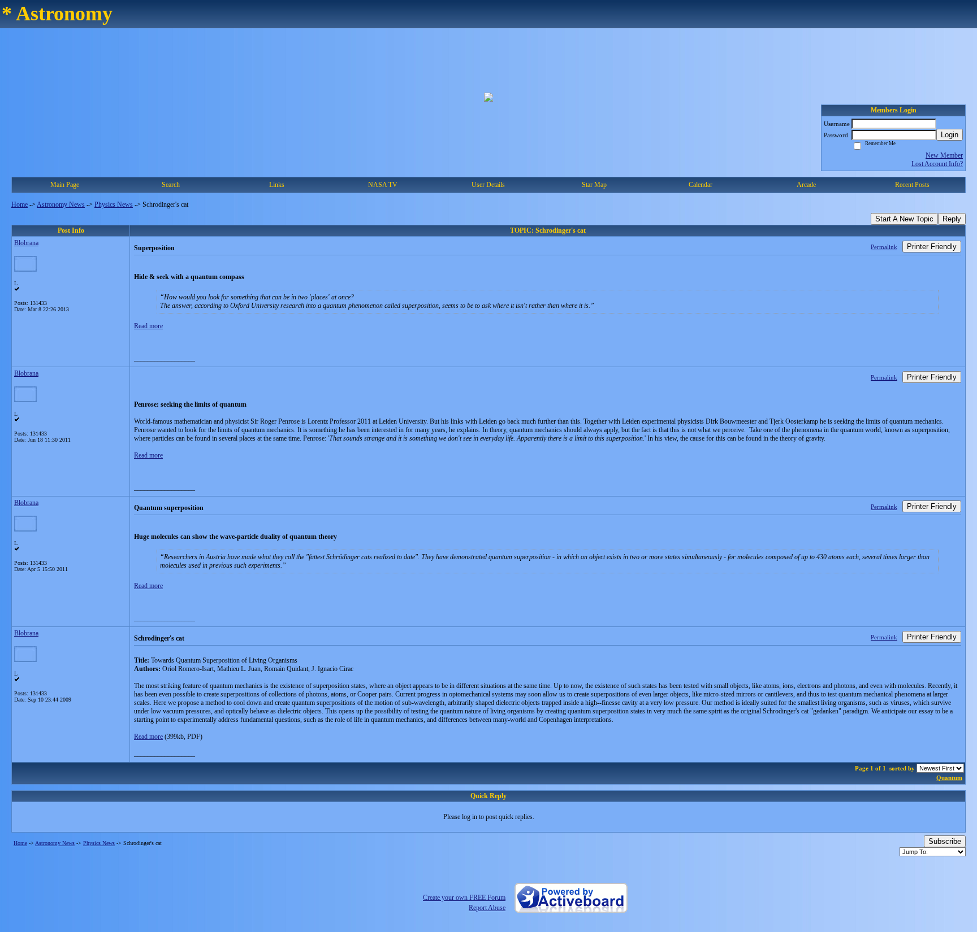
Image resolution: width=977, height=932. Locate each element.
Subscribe (944, 841)
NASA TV (382, 185)
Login (949, 134)
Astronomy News (61, 204)
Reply (952, 219)
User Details (488, 185)
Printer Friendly (932, 246)
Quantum (949, 777)
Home (19, 204)
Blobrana (26, 243)
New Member (944, 155)
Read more (148, 326)
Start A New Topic (904, 219)
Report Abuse (487, 908)
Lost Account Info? (937, 164)
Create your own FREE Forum (464, 897)
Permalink (884, 246)
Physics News (113, 204)
